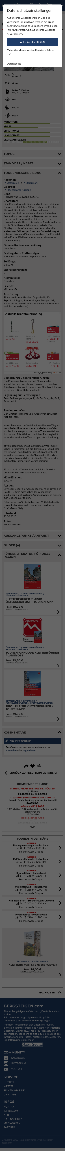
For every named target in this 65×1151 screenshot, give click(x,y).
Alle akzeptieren (32, 42)
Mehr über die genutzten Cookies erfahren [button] (30, 49)
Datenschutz (14, 63)
